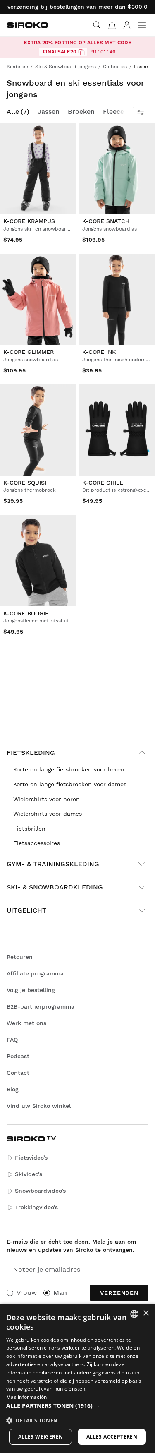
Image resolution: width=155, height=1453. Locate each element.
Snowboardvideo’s (40, 1190)
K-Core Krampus (29, 221)
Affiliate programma (35, 973)
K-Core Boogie (26, 613)
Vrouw (27, 1293)
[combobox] (134, 1314)
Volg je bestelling (31, 990)
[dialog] (77, 1378)
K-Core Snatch (105, 221)
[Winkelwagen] (112, 25)
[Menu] (141, 25)
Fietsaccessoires (36, 843)
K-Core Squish (26, 482)
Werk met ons (26, 1023)
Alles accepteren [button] (111, 1436)
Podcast (18, 1056)
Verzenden (119, 1293)
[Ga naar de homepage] (27, 25)
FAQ (12, 1039)
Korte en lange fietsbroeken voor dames (69, 784)
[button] (77, 1405)
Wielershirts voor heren (46, 799)
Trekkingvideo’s (36, 1207)
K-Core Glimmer (28, 351)
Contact (18, 1072)
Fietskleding (31, 753)
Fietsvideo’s (31, 1157)
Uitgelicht (26, 910)
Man (60, 1293)
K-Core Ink (99, 351)
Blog (13, 1089)
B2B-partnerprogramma (40, 1006)
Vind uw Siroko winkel (39, 1105)
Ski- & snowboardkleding (55, 887)
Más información (26, 1396)
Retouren (20, 956)
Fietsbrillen (29, 828)
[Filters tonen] (140, 112)
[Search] (97, 25)
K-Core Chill (102, 482)
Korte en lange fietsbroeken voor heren (68, 769)
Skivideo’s (28, 1174)
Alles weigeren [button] (40, 1436)
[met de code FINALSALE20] (81, 52)
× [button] (146, 1313)
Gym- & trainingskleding (53, 864)
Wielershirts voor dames (47, 813)
